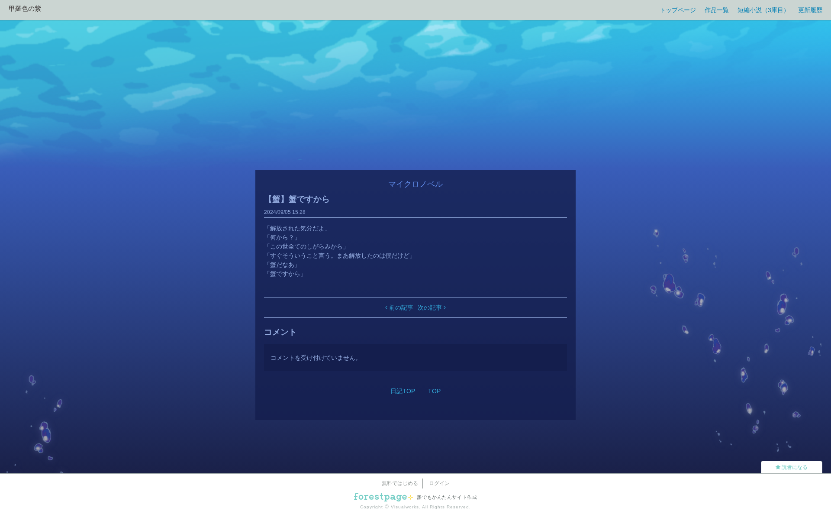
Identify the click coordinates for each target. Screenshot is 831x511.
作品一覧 (717, 9)
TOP (434, 391)
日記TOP (402, 391)
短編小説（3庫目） (763, 9)
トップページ (678, 9)
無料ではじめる (400, 483)
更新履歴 (810, 9)
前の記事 (400, 307)
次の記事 (431, 307)
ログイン (439, 483)
